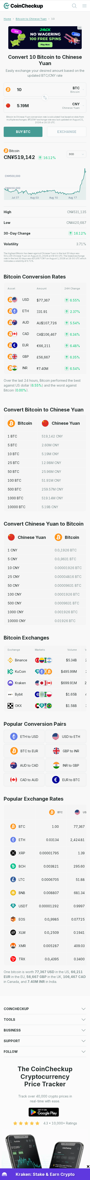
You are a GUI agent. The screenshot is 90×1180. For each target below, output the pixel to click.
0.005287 (51, 946)
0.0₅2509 (51, 933)
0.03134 (52, 840)
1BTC (12, 436)
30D (71, 154)
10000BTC (16, 507)
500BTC (14, 489)
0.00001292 (49, 906)
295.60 (79, 866)
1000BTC (15, 498)
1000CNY (16, 612)
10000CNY (17, 621)
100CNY (14, 594)
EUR (25, 345)
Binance (21, 660)
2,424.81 (77, 840)
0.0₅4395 (52, 959)
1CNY (12, 550)
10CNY (13, 568)
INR (24, 368)
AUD (25, 322)
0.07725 (78, 919)
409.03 (79, 946)
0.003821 (51, 866)
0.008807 (51, 893)
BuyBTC (23, 132)
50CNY (13, 585)
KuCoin (20, 671)
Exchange (66, 132)
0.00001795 (49, 853)
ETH (25, 311)
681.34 (79, 893)
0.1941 (79, 933)
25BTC (13, 463)
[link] (53, 18)
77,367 (79, 827)
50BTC (13, 472)
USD (25, 300)
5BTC (12, 445)
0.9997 (79, 906)
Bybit (19, 694)
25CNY (14, 577)
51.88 (80, 880)
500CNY (14, 603)
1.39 (81, 853)
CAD (25, 334)
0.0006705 (50, 880)
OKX (18, 706)
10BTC (13, 454)
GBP (25, 356)
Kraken (20, 683)
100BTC (14, 480)
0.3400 (79, 959)
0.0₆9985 (52, 919)
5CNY (12, 559)
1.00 (55, 827)
